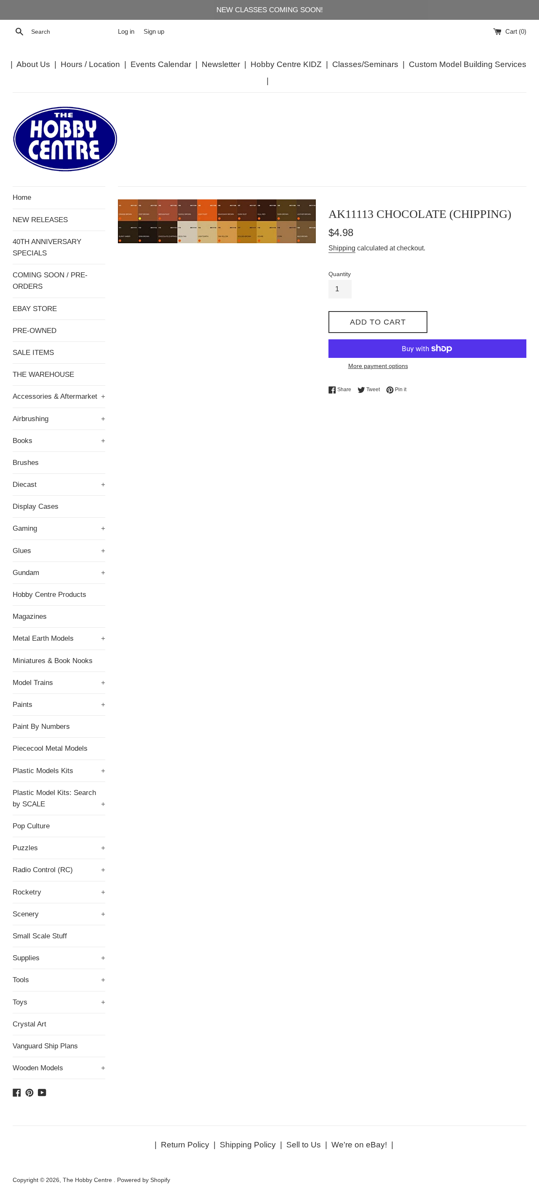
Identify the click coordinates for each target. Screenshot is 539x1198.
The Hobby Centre (88, 1180)
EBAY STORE (35, 309)
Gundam (59, 573)
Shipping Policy (248, 1144)
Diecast (59, 485)
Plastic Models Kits (59, 771)
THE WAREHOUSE (43, 375)
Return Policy (185, 1144)
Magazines (30, 616)
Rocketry (59, 892)
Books (59, 441)
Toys (59, 1002)
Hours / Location (90, 64)
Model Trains (59, 683)
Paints (59, 705)
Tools (59, 980)
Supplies (59, 958)
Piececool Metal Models (50, 748)
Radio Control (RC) (59, 870)
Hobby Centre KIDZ (286, 64)
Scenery (59, 914)
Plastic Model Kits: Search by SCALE (59, 798)
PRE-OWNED (34, 331)
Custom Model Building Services (467, 64)
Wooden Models (59, 1068)
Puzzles (59, 848)
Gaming (59, 528)
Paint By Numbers (41, 727)
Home (22, 197)
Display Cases (36, 506)
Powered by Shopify (143, 1180)
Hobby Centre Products (49, 595)
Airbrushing (59, 419)
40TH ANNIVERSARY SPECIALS (47, 247)
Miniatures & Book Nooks (53, 661)
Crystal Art (29, 1024)
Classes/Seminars (365, 64)
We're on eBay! (359, 1144)
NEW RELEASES (40, 220)
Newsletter (221, 64)
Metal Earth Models (59, 638)
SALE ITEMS (33, 353)
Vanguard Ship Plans (45, 1046)
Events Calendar (161, 64)
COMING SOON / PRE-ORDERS (50, 280)
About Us (33, 64)
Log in (126, 31)
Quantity (339, 274)
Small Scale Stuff (40, 936)
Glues (59, 551)
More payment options (378, 366)
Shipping (341, 248)
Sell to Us (303, 1144)
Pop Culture (31, 826)
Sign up (154, 31)
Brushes (26, 463)
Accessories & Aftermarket (59, 396)
